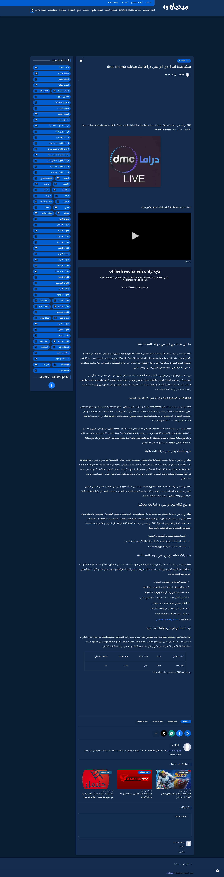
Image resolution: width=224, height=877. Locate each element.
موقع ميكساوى (174, 751)
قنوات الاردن (52, 219)
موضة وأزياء (40, 10)
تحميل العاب (111, 10)
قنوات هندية (52, 336)
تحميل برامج (97, 10)
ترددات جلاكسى (52, 138)
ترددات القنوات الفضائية (130, 10)
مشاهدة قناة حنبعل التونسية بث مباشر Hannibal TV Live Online (97, 796)
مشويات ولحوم (52, 359)
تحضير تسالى (52, 108)
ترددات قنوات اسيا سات (52, 143)
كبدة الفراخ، (61, 347)
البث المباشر (149, 10)
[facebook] (51, 385)
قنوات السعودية (52, 272)
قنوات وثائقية (61, 341)
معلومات (52, 10)
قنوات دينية (42, 301)
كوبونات (71, 10)
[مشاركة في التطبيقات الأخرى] (156, 733)
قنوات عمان (42, 307)
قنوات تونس (62, 301)
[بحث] (32, 11)
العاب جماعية (61, 91)
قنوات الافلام (52, 231)
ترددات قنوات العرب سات (52, 149)
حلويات (62, 184)
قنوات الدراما (158, 721)
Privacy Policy (113, 3)
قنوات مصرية (142, 721)
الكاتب (181, 75)
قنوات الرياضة (52, 266)
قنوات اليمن (52, 289)
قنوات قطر (62, 318)
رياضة (42, 190)
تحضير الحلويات (52, 97)
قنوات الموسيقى (52, 283)
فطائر (63, 213)
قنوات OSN (42, 341)
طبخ (79, 10)
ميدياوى (170, 873)
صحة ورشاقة (44, 202)
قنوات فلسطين (52, 312)
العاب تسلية (52, 85)
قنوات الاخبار (43, 213)
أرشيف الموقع (136, 3)
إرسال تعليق (180, 817)
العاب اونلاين (52, 79)
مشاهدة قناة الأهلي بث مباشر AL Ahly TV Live (136, 796)
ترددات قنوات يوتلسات (52, 173)
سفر (62, 196)
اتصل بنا (125, 3)
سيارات (43, 196)
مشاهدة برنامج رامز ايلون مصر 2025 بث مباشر (176, 796)
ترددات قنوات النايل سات (52, 155)
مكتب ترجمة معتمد (182, 864)
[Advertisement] (112, 36)
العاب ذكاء (42, 91)
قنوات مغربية (52, 330)
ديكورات (61, 190)
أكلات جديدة (52, 68)
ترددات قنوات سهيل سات (52, 161)
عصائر (43, 208)
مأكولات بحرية (52, 353)
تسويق (63, 178)
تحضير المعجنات (52, 103)
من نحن (149, 3)
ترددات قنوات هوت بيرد (52, 167)
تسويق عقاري (44, 178)
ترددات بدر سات (52, 132)
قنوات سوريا (61, 307)
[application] (134, 236)
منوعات (62, 10)
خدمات (86, 10)
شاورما (63, 202)
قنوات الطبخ (52, 277)
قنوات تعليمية (52, 295)
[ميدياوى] (176, 7)
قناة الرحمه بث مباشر (168, 620)
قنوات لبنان (43, 318)
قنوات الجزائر (52, 254)
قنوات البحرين (52, 242)
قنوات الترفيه (52, 248)
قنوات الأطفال (52, 225)
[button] (134, 236)
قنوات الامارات (52, 237)
